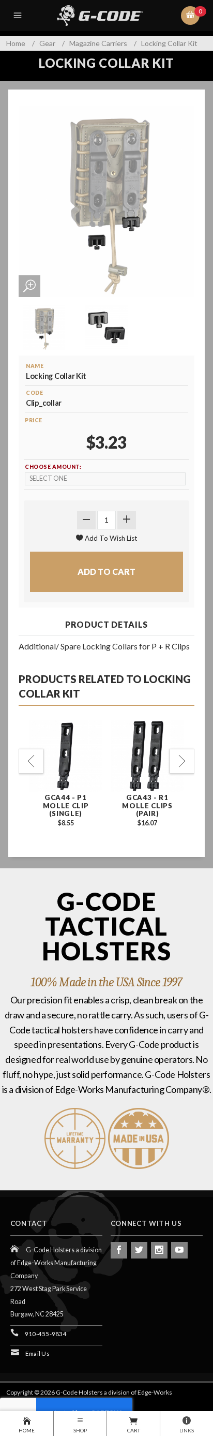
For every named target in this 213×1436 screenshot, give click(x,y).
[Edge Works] (108, 15)
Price (33, 420)
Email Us (37, 1353)
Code (34, 393)
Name (34, 366)
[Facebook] (119, 1250)
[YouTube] (179, 1250)
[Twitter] (139, 1250)
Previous (31, 761)
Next (182, 761)
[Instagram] (159, 1250)
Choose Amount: (53, 467)
